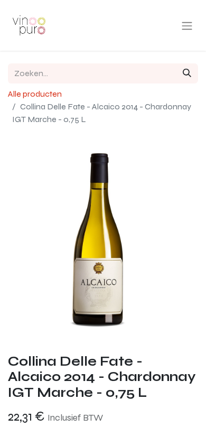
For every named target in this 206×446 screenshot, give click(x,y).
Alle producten (35, 94)
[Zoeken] (187, 73)
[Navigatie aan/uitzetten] (187, 25)
